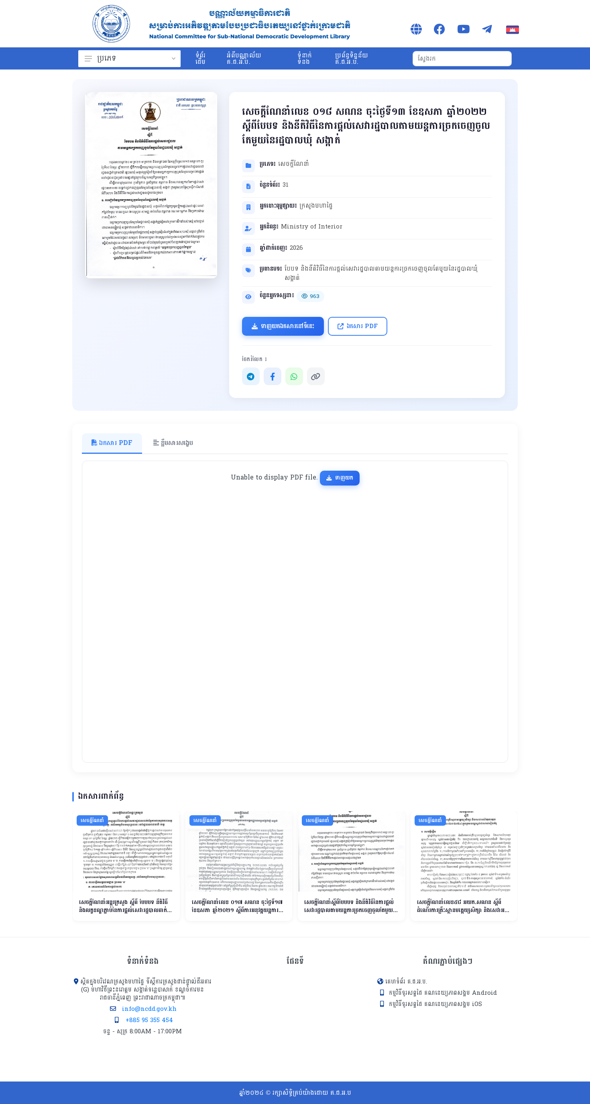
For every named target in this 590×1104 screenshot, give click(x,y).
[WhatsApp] (294, 376)
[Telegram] (251, 376)
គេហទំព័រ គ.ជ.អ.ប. (406, 981)
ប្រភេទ (106, 58)
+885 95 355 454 (149, 1020)
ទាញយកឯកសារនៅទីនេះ (287, 326)
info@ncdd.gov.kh (149, 1009)
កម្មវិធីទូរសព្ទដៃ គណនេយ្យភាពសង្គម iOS (435, 1004)
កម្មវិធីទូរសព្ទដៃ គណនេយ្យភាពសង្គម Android (443, 993)
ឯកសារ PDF (362, 326)
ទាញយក (344, 478)
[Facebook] (272, 376)
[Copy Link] (316, 376)
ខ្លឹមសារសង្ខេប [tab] (176, 443)
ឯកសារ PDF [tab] (114, 443)
